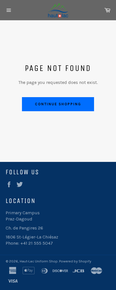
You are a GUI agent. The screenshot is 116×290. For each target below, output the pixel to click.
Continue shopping (58, 104)
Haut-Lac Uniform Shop (39, 261)
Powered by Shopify (75, 261)
